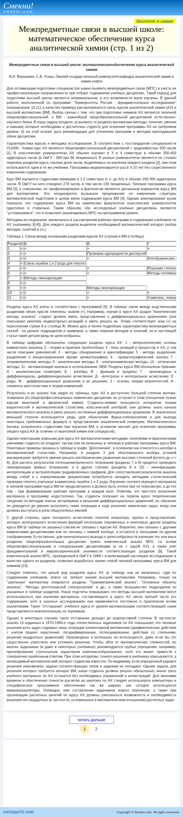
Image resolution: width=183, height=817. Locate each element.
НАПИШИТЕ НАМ (18, 812)
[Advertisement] (91, 774)
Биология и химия (155, 21)
